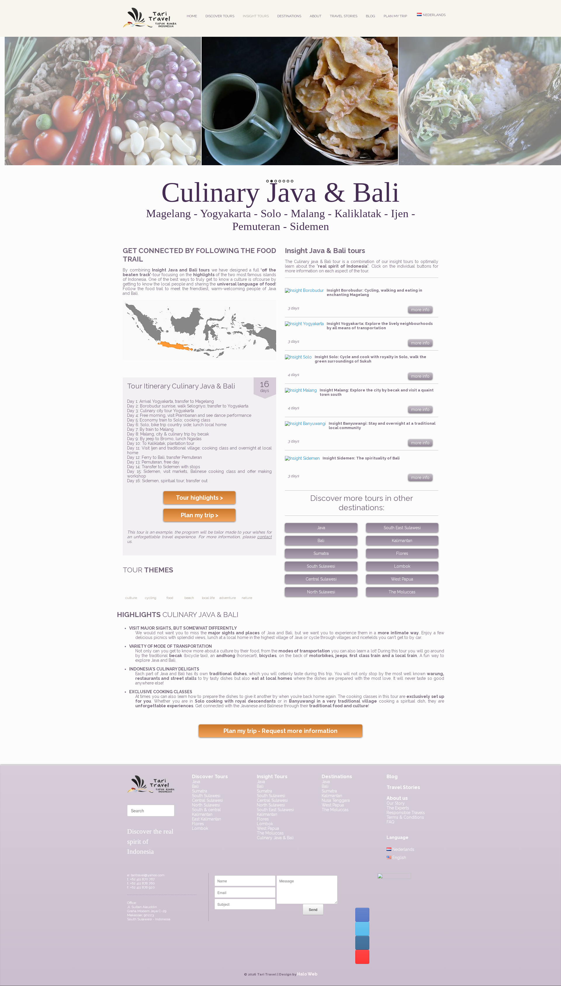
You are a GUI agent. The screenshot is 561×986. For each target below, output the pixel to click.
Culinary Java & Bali (275, 837)
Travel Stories (343, 16)
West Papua (402, 579)
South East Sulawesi (402, 527)
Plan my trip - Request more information (280, 730)
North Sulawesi (321, 592)
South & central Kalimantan (206, 812)
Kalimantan (402, 540)
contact (264, 536)
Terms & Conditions (405, 817)
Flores (402, 553)
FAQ (390, 822)
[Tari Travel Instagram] (362, 943)
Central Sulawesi (321, 579)
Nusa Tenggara (336, 800)
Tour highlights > (199, 497)
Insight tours (256, 16)
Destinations (289, 16)
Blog (370, 16)
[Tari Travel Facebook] (362, 915)
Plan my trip (395, 16)
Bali (321, 540)
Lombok (402, 566)
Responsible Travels (406, 812)
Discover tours (219, 16)
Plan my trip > (199, 515)
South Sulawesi (321, 566)
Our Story (396, 803)
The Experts (398, 808)
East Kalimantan (206, 819)
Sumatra (321, 553)
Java (321, 527)
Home (192, 16)
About (315, 16)
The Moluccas (402, 592)
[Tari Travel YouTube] (362, 957)
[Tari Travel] (149, 18)
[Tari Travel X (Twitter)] (362, 929)
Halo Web (307, 974)
